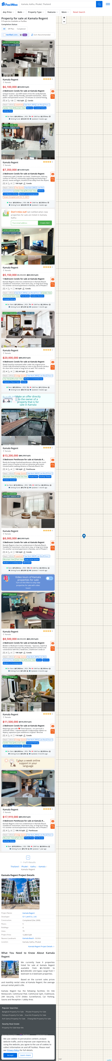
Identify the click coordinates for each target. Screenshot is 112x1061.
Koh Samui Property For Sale (13, 1018)
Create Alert (45, 223)
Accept (10, 1055)
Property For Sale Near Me (12, 1027)
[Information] (21, 35)
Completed (21, 29)
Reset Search (79, 12)
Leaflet (109, 1060)
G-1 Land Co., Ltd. (30, 916)
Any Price (7, 12)
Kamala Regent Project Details (40, 946)
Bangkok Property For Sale (13, 1011)
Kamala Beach (28, 938)
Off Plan (11, 29)
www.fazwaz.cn (42, 1035)
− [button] (64, 21)
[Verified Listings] (15, 35)
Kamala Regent (29, 913)
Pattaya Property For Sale (12, 1015)
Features (52, 12)
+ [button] (64, 17)
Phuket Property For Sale (36, 1011)
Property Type (35, 12)
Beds (20, 12)
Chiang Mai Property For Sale (39, 1018)
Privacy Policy (13, 1050)
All (4, 29)
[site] (9, 4)
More (64, 12)
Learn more (25, 1055)
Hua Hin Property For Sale (35, 1015)
